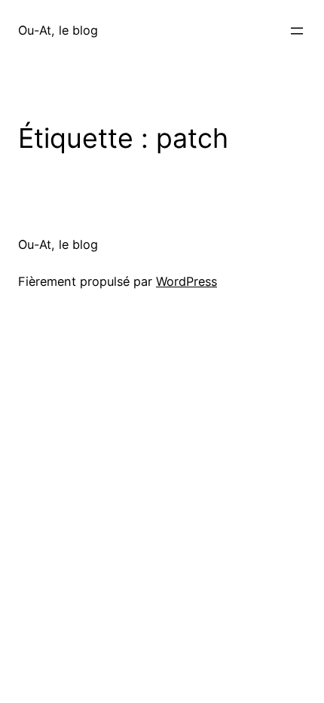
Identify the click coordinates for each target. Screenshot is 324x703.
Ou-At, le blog (58, 30)
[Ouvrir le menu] (297, 31)
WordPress (186, 281)
